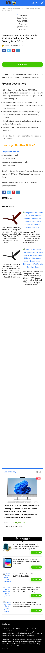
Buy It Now (22, 64)
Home (3, 8)
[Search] (32, 3)
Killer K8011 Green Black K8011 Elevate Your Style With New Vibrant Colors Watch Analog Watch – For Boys (26, 590)
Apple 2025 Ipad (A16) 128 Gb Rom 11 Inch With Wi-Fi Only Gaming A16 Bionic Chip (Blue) (26, 561)
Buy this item (36, 552)
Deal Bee (6, 45)
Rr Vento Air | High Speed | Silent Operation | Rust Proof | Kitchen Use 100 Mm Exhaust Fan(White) (27, 604)
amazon (10, 198)
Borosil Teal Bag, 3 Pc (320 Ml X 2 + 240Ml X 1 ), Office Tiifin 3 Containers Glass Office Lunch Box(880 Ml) (26, 547)
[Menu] (2, 3)
